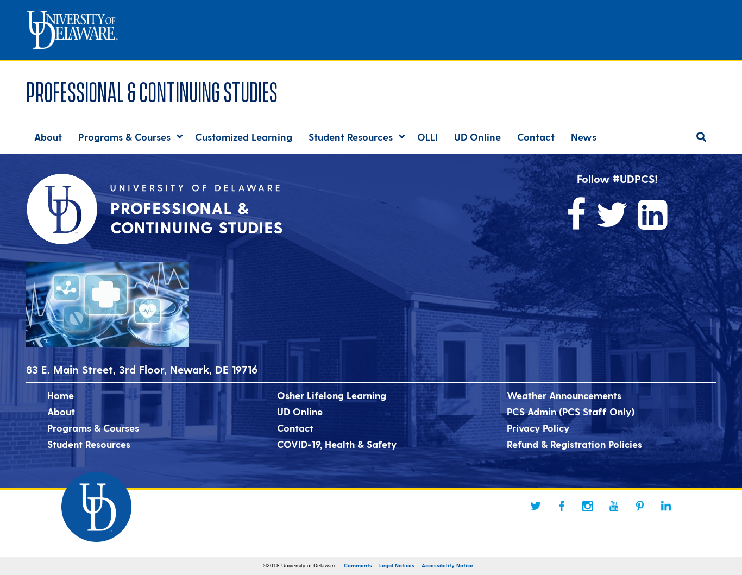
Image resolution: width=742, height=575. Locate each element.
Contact (295, 427)
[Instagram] (588, 506)
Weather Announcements (564, 395)
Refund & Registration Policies (574, 444)
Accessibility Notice (447, 565)
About (61, 411)
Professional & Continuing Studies (152, 89)
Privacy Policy (538, 427)
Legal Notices (396, 565)
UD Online (300, 411)
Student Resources (88, 444)
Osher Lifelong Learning (331, 395)
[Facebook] (562, 506)
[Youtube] (614, 506)
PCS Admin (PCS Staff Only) (570, 411)
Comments (358, 565)
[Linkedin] (666, 506)
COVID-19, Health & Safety (337, 444)
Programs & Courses (93, 427)
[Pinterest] (640, 506)
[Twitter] (536, 506)
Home (60, 395)
